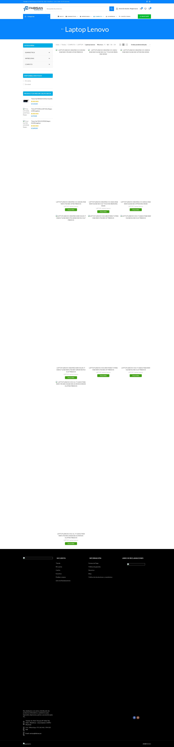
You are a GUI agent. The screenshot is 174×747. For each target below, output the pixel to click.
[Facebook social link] (147, 1)
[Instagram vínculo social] (149, 1)
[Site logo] (33, 8)
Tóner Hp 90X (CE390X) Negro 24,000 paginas (40, 122)
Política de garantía (94, 567)
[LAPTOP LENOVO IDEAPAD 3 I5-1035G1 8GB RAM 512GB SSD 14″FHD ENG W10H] (136, 124)
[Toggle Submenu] (49, 52)
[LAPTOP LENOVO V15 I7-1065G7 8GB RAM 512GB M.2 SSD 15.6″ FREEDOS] (136, 290)
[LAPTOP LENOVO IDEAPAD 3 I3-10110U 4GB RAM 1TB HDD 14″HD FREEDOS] (71, 124)
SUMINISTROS (71, 16)
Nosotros (91, 570)
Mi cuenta (59, 567)
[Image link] (38, 632)
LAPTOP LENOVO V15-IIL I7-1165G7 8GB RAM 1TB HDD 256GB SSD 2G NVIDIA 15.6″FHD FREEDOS (71, 536)
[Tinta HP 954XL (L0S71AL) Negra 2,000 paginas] (26, 112)
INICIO (62, 16)
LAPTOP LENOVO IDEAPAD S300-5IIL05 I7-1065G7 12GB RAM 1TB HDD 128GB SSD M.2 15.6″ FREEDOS (70, 370)
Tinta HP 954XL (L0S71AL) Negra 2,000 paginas (41, 110)
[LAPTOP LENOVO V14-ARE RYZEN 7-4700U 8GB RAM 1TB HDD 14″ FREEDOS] (103, 290)
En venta (28, 81)
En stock (28, 84)
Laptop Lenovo (73, 206)
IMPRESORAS (86, 16)
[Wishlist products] (145, 9)
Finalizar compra (61, 577)
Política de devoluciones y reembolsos (100, 577)
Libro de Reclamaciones (63, 580)
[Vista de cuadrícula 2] (120, 44)
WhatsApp (145, 16)
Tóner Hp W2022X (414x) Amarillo (41, 99)
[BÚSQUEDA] (111, 8)
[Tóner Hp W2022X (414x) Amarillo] (26, 101)
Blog (90, 574)
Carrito (58, 570)
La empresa (111, 16)
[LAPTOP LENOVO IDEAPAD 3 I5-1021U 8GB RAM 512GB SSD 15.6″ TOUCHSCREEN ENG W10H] (103, 124)
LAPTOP (80, 44)
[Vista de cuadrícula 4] (127, 44)
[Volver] (62, 29)
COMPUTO (98, 16)
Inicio (57, 44)
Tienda (63, 44)
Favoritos (59, 574)
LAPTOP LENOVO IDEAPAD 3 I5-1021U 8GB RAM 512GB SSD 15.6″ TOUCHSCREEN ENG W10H (103, 204)
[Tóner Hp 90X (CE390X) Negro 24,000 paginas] (26, 124)
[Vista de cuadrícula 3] (123, 44)
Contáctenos (125, 16)
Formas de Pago (93, 563)
